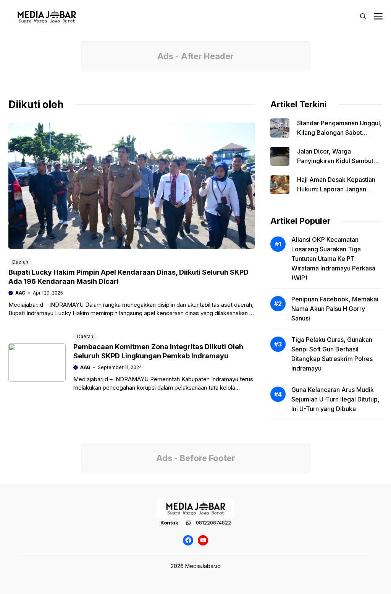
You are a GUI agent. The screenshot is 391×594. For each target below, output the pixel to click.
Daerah (20, 262)
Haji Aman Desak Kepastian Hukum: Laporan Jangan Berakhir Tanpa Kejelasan (336, 189)
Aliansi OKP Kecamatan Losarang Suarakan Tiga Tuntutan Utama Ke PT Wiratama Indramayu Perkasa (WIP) (333, 259)
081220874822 (213, 523)
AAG (20, 293)
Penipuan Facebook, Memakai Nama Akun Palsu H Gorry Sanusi (334, 308)
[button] (363, 16)
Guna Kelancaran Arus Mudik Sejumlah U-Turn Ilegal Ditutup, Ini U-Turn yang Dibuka (335, 399)
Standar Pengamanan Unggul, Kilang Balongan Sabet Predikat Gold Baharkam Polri (339, 132)
